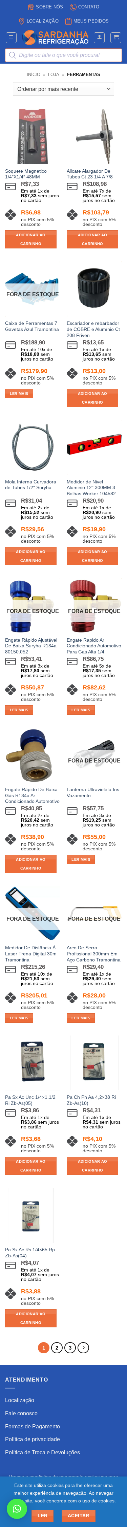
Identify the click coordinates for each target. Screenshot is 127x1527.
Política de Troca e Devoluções (42, 1452)
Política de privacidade (32, 1439)
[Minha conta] (99, 37)
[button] (11, 37)
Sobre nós (49, 6)
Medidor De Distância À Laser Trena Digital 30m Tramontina (31, 953)
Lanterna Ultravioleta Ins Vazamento (93, 792)
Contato (89, 6)
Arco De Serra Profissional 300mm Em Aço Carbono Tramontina (94, 953)
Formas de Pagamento (32, 1426)
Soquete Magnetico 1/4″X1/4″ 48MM (26, 174)
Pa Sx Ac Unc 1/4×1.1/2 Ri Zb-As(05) (30, 1100)
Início (33, 74)
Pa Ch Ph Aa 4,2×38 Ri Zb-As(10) (91, 1100)
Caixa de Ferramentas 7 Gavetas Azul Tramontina (32, 326)
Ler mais (19, 394)
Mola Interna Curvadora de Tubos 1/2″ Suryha (30, 484)
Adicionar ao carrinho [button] (30, 239)
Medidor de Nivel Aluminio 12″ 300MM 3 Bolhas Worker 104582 (91, 487)
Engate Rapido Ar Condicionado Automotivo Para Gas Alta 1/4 (94, 646)
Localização (43, 21)
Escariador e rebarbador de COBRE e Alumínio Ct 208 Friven (93, 329)
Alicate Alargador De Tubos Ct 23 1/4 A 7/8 (90, 174)
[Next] (83, 1348)
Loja (53, 74)
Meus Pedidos (91, 21)
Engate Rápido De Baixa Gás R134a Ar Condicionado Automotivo (32, 795)
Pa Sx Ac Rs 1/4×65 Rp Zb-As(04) (30, 1252)
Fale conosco (21, 1413)
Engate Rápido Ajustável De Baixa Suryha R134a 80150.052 (31, 646)
